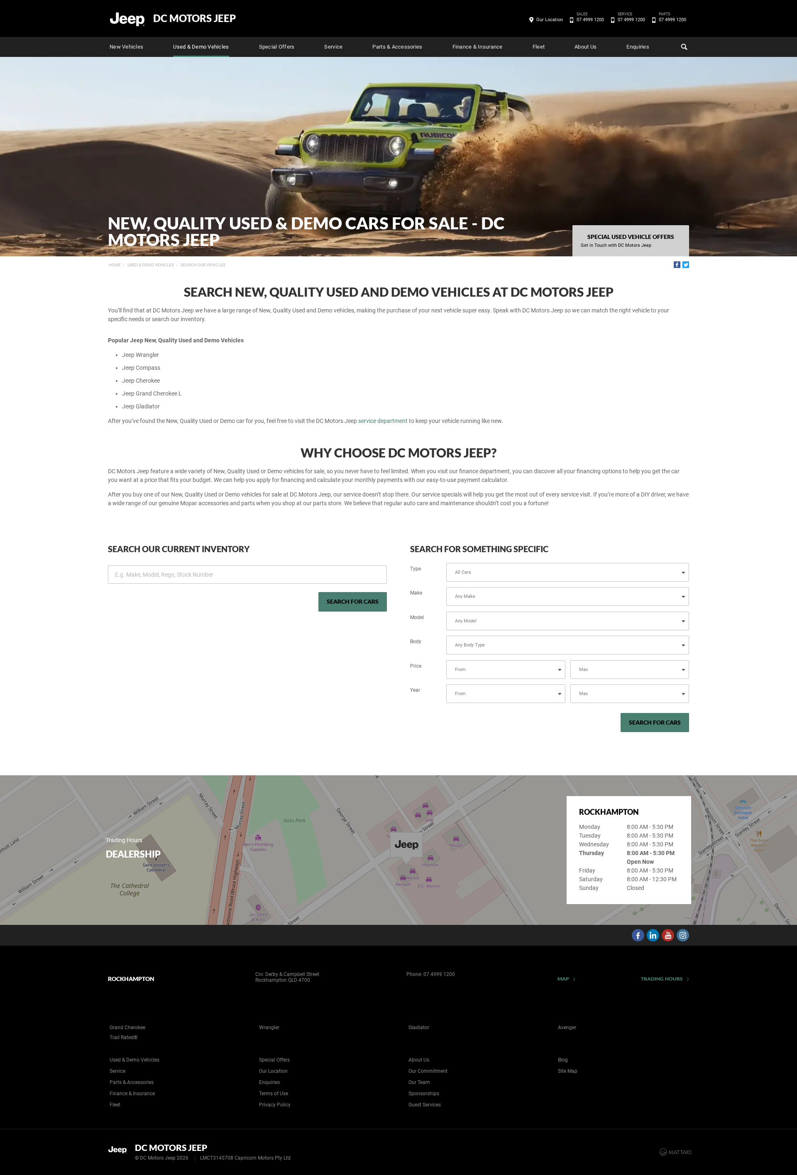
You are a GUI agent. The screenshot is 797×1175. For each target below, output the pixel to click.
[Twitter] (685, 264)
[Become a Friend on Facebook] (638, 935)
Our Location (549, 19)
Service (333, 47)
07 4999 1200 (590, 19)
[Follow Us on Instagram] (683, 935)
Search (683, 47)
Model (417, 617)
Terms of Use (273, 1093)
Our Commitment (427, 1071)
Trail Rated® (123, 1037)
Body (415, 641)
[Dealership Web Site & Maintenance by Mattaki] (675, 1152)
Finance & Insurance (477, 47)
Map (563, 979)
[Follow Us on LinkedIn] (653, 935)
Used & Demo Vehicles (201, 47)
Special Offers (277, 47)
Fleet (539, 47)
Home (115, 265)
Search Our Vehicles (203, 265)
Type (415, 569)
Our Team (419, 1082)
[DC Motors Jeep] (127, 18)
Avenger (567, 1027)
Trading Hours (662, 979)
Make (416, 593)
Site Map (567, 1071)
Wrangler (269, 1027)
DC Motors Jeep (194, 18)
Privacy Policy (275, 1105)
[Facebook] (677, 264)
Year (415, 690)
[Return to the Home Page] (120, 1151)
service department (383, 421)
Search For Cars (353, 601)
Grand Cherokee (127, 1027)
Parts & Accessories (397, 47)
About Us (586, 47)
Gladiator (418, 1027)
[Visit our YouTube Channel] (668, 935)
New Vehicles (126, 47)
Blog (563, 1060)
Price (415, 666)
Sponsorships (423, 1093)
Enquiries (637, 47)
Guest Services (424, 1105)
